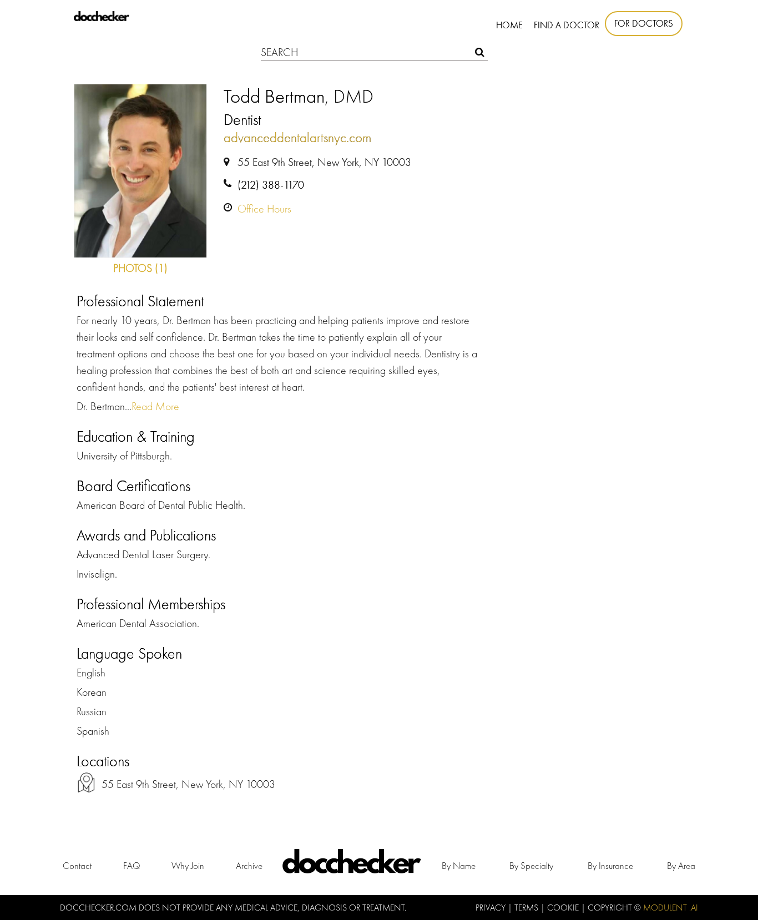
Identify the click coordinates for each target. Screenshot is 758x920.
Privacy (492, 907)
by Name (459, 866)
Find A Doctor (566, 25)
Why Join (187, 866)
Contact (77, 866)
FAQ (131, 866)
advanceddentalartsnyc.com (297, 137)
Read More (155, 406)
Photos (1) (140, 268)
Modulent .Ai (670, 907)
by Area (681, 866)
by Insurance (610, 866)
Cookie (564, 907)
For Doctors (643, 23)
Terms (527, 907)
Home (509, 25)
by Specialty (531, 866)
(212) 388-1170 (270, 185)
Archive (249, 866)
